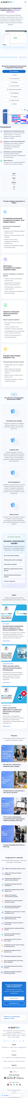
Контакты (8, 1068)
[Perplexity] (14, 1085)
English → (7, 1095)
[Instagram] (7, 1041)
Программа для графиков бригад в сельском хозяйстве (12, 934)
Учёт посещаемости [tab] (15, 78)
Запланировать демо (14, 1003)
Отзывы (5, 1061)
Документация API (20, 1061)
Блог (3, 1057)
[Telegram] (23, 1041)
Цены (16, 1047)
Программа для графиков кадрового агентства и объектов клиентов (13, 907)
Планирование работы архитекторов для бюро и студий (13, 923)
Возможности (5, 1047)
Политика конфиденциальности (14, 1090)
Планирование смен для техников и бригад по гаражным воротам (14, 945)
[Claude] (11, 1085)
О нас (4, 1068)
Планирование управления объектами (13, 956)
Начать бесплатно (14, 998)
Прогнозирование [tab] (15, 93)
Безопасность (11, 1061)
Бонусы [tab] (15, 104)
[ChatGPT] (8, 1085)
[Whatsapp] (17, 1041)
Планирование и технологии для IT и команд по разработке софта (15, 912)
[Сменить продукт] (14, 2)
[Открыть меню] (25, 2)
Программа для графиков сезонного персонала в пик (12, 951)
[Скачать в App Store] (8, 1078)
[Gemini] (17, 1085)
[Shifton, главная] (14, 1028)
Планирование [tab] (15, 71)
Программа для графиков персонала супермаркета (13, 884)
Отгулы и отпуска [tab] (15, 85)
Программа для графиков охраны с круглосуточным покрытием (13, 879)
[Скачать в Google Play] (19, 1078)
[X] (10, 1041)
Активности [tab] (15, 96)
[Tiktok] (20, 1041)
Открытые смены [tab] (15, 100)
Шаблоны (14, 1051)
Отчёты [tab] (15, 75)
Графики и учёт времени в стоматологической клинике (11, 895)
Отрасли (12, 1047)
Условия (14, 1091)
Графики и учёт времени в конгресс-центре (15, 868)
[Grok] (20, 1085)
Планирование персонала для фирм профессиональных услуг (12, 918)
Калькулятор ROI (22, 1047)
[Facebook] (4, 1041)
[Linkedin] (14, 1041)
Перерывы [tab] (15, 82)
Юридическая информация (18, 1068)
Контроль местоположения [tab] (15, 89)
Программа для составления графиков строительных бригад (14, 901)
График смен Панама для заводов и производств (13, 873)
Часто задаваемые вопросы (19, 1057)
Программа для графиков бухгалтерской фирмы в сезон (14, 890)
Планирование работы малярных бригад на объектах (14, 929)
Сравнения (8, 1057)
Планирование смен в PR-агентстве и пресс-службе (13, 940)
